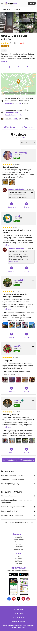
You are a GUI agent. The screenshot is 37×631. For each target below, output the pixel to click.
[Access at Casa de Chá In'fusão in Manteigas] (32, 440)
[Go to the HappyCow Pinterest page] (23, 599)
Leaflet (5, 93)
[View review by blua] (7, 218)
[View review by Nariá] (7, 349)
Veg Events (18, 542)
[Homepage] (11, 3)
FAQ (18, 556)
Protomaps (11, 93)
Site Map (18, 563)
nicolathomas (19, 153)
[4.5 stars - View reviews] (5, 43)
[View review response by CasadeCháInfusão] (4, 190)
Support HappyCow (18, 621)
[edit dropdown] (32, 192)
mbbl (15, 119)
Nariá (16, 346)
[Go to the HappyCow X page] (18, 599)
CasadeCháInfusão (16, 189)
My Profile (18, 537)
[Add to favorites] (35, 14)
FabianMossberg (11, 112)
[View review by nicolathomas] (7, 155)
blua (15, 216)
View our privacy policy (10, 483)
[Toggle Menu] (2, 3)
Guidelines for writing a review (12, 479)
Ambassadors (18, 539)
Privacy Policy (18, 609)
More (3, 61)
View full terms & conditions (12, 515)
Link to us (18, 561)
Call (9, 70)
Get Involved (18, 549)
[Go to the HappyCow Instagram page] (28, 599)
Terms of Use (18, 613)
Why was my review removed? (13, 475)
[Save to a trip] (30, 14)
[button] (18, 81)
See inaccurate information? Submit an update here (16, 501)
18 (5, 14)
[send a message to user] (27, 153)
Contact (18, 559)
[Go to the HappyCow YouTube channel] (14, 599)
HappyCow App (18, 567)
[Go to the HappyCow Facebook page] (9, 599)
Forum (18, 544)
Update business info (13, 115)
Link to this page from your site (13, 507)
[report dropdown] (33, 153)
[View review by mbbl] (7, 403)
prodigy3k (18, 280)
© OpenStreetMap (21, 93)
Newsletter (18, 547)
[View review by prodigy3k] (7, 282)
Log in (32, 3)
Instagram (18, 70)
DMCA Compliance (18, 617)
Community (18, 534)
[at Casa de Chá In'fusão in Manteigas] (5, 182)
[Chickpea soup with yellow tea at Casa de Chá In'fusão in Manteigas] (25, 379)
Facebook (27, 70)
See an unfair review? (9, 511)
